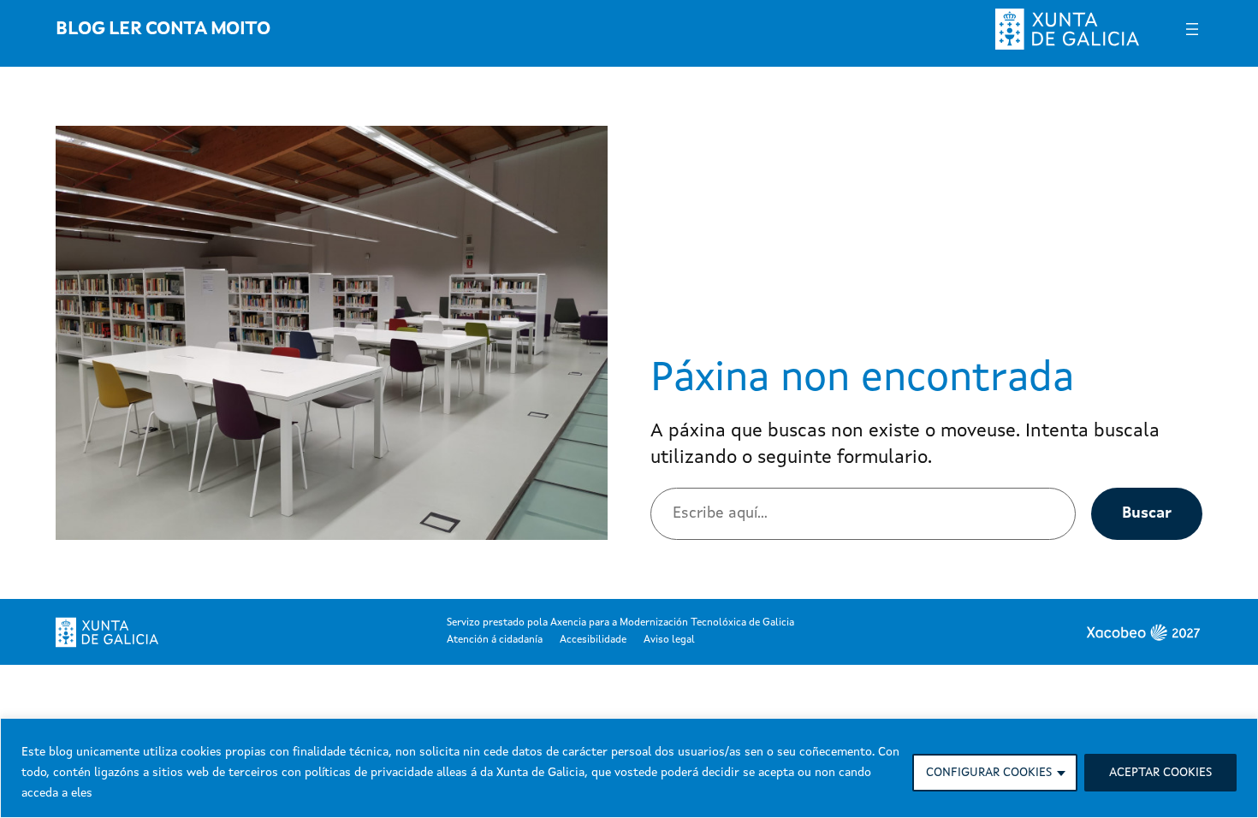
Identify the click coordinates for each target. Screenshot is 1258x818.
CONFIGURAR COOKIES (989, 773)
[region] (629, 768)
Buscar (1147, 513)
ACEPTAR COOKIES (1160, 773)
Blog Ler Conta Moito (163, 29)
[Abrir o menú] (1192, 29)
